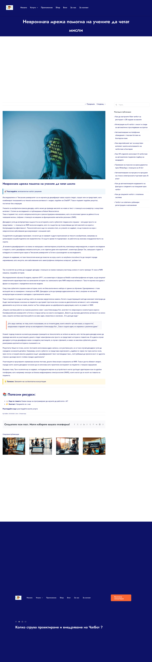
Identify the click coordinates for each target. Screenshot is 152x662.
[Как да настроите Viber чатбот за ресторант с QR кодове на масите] (14, 446)
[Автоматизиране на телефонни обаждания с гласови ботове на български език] (67, 446)
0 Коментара (22, 413)
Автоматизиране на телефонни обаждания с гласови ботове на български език (66, 446)
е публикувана (35, 211)
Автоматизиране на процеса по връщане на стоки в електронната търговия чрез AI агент (131, 176)
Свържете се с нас (23, 404)
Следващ (100, 104)
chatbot (6, 413)
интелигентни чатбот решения (30, 191)
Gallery (16, 446)
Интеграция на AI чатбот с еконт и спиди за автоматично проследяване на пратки (39, 446)
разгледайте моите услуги (27, 409)
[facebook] (16, 621)
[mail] (25, 621)
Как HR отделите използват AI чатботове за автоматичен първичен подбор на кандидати (131, 157)
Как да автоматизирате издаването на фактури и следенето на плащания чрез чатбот (130, 187)
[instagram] (22, 621)
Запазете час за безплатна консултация (30, 382)
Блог (17, 413)
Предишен (91, 104)
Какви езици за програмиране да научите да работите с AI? (44, 401)
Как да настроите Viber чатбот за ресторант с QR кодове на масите (12, 446)
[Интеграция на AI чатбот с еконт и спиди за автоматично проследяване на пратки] (40, 446)
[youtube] (19, 621)
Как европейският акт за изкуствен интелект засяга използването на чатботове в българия (92, 446)
